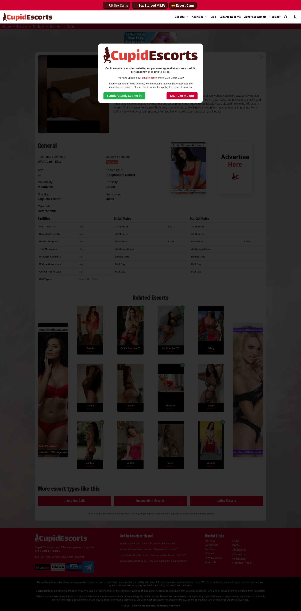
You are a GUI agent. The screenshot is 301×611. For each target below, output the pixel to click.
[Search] (285, 16)
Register (275, 16)
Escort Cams (185, 5)
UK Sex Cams (118, 5)
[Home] (27, 17)
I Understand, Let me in (124, 96)
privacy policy (149, 77)
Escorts (180, 16)
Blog (213, 16)
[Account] (294, 16)
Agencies (197, 16)
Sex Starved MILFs (151, 5)
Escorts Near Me (230, 16)
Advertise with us (255, 16)
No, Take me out (182, 96)
